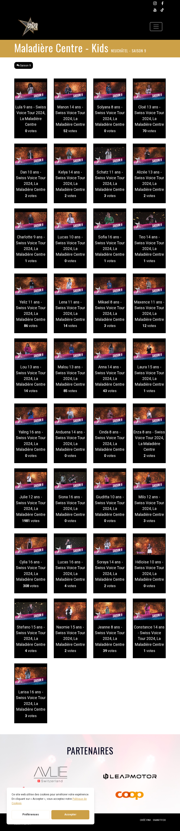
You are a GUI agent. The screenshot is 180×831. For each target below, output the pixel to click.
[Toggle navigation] (156, 26)
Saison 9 (25, 65)
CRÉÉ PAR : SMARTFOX (153, 820)
